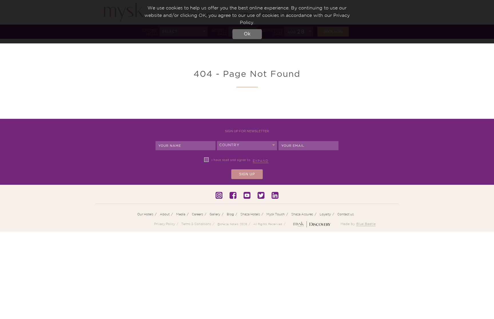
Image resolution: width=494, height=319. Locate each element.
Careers (197, 214)
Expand (260, 160)
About (165, 214)
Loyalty (325, 214)
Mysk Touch (275, 214)
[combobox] (247, 145)
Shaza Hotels (250, 214)
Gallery (215, 214)
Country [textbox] (229, 145)
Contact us (345, 214)
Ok (247, 34)
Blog (230, 214)
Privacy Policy (164, 224)
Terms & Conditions (196, 224)
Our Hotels (145, 214)
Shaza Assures (302, 214)
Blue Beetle (366, 224)
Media (180, 214)
